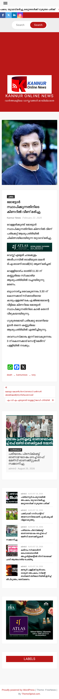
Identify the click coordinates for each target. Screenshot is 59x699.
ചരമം (10, 197)
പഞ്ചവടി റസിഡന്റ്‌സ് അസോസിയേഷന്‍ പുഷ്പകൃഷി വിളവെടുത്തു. (37, 516)
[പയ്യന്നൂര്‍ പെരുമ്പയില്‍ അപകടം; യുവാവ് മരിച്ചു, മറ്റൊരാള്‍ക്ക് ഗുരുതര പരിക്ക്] (12, 497)
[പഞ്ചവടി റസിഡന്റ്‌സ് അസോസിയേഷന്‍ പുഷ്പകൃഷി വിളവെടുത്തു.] (12, 513)
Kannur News (14, 217)
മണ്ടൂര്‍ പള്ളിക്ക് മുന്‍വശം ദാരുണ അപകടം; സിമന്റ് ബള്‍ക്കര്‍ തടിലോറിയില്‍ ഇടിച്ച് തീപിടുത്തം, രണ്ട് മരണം (28, 574)
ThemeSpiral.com (31, 693)
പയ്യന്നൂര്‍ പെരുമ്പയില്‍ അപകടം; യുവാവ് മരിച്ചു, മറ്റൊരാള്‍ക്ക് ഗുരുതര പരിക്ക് (35, 500)
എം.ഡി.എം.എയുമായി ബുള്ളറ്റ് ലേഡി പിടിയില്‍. (28, 400)
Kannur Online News (29, 96)
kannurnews (22, 375)
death (9, 375)
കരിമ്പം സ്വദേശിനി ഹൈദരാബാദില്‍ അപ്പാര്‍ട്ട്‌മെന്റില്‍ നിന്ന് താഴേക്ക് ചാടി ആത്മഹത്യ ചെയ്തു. (28, 554)
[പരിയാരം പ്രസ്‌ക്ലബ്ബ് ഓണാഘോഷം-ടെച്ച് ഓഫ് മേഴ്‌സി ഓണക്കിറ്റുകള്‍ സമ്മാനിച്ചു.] (29, 430)
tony (34, 375)
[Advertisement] (29, 53)
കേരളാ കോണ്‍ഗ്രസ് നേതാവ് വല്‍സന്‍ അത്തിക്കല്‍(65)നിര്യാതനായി (23, 393)
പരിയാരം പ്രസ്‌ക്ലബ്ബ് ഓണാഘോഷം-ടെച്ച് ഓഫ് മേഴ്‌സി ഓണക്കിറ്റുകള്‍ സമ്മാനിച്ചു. (26, 459)
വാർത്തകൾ (15, 450)
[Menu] (5, 3)
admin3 (12, 468)
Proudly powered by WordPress (18, 690)
